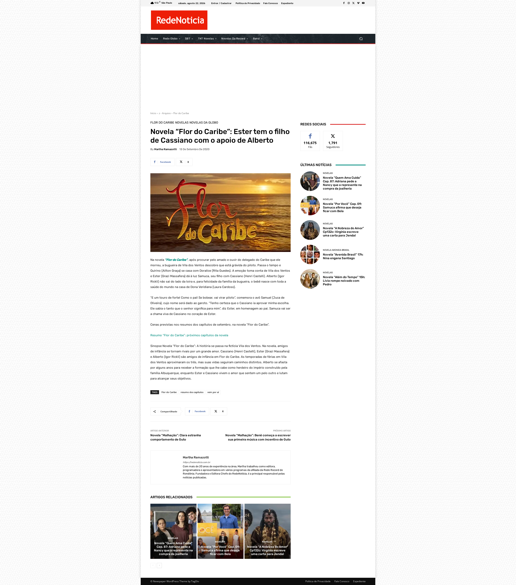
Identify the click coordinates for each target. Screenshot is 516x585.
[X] (353, 3)
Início (153, 113)
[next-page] (159, 565)
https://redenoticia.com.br (196, 462)
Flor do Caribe (181, 113)
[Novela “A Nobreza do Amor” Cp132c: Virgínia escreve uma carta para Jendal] (267, 531)
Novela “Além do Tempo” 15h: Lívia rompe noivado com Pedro (344, 280)
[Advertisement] (258, 76)
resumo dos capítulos (192, 392)
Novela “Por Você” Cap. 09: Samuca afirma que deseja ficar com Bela (220, 550)
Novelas (181, 122)
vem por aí (213, 392)
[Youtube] (363, 3)
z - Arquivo (165, 113)
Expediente (359, 581)
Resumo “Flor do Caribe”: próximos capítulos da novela (189, 335)
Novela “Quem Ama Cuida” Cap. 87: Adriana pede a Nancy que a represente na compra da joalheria (173, 548)
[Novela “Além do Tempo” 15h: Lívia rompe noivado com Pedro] (310, 279)
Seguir (333, 133)
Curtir (310, 133)
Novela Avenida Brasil (336, 250)
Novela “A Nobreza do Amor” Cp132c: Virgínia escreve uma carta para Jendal (267, 550)
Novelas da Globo (203, 122)
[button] (361, 38)
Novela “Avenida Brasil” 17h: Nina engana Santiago (343, 256)
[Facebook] (343, 3)
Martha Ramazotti (165, 149)
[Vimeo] (358, 3)
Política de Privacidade (318, 581)
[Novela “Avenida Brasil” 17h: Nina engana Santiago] (310, 254)
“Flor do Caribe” (176, 260)
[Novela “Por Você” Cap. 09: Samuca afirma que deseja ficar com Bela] (221, 531)
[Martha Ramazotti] (167, 467)
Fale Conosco (341, 581)
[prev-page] (152, 565)
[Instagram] (348, 3)
